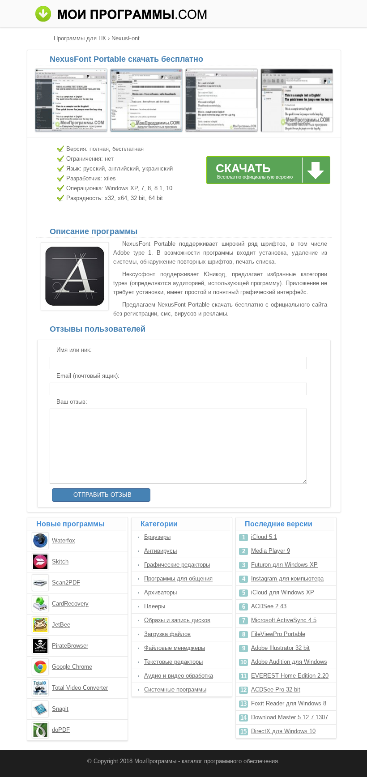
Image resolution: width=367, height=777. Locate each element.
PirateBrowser (70, 645)
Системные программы (175, 689)
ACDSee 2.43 (268, 606)
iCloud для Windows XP (282, 592)
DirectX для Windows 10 (283, 731)
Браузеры (157, 537)
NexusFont (125, 38)
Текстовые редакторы (173, 661)
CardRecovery (70, 603)
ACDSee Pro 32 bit (275, 689)
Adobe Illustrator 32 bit (280, 648)
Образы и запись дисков (177, 620)
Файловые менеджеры (174, 648)
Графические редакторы (177, 564)
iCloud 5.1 (264, 537)
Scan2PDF (66, 582)
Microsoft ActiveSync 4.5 (283, 620)
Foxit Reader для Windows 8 (288, 703)
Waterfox (63, 540)
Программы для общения (178, 578)
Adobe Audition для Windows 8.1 (289, 663)
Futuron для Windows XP (284, 564)
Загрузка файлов (167, 634)
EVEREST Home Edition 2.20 (290, 675)
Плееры (154, 606)
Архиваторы (160, 592)
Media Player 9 (270, 550)
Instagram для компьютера (287, 578)
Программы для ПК (80, 38)
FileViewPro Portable (278, 634)
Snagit (60, 708)
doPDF (61, 729)
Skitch (60, 561)
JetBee (61, 624)
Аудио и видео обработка (178, 675)
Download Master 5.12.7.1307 (289, 717)
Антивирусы (160, 550)
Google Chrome (72, 666)
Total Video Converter (80, 687)
